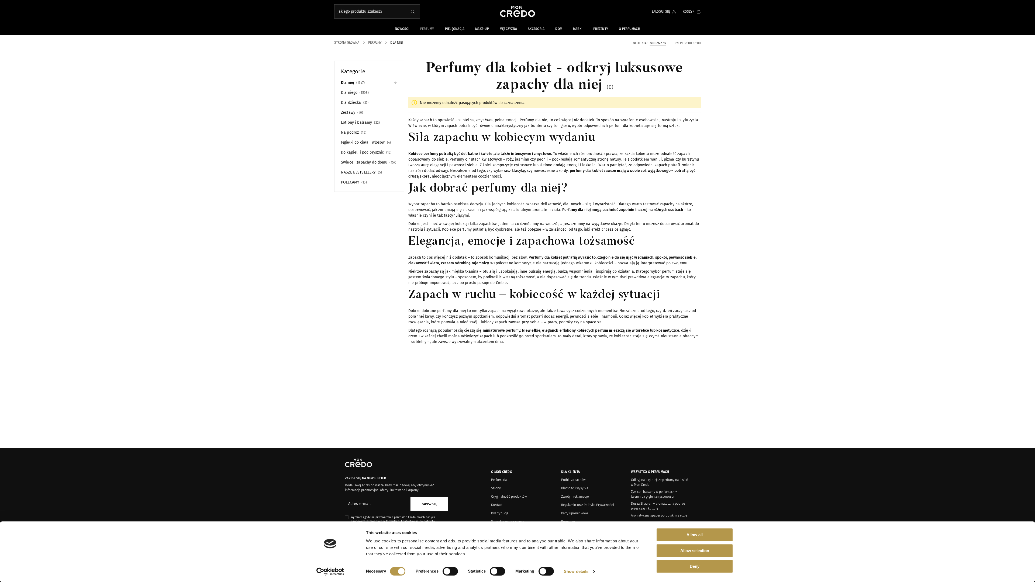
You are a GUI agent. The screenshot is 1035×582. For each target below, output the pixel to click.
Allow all (694, 534)
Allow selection (694, 550)
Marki (577, 29)
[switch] (450, 571)
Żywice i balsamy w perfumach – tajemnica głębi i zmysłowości (654, 494)
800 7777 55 (658, 42)
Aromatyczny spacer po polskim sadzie (659, 515)
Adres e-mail (359, 503)
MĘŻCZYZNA (508, 29)
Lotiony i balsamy (360, 122)
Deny (694, 566)
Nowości (402, 29)
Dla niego (354, 92)
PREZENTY (600, 29)
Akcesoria (536, 29)
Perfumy (427, 29)
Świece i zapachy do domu (368, 162)
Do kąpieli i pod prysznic (365, 152)
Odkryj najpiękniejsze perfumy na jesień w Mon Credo (659, 482)
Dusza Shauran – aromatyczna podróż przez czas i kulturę (658, 506)
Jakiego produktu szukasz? (359, 11)
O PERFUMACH (629, 29)
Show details (576, 571)
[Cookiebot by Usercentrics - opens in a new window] (330, 571)
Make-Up (482, 29)
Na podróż (353, 132)
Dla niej (352, 82)
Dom (558, 29)
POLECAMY (353, 182)
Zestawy (351, 112)
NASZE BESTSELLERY (361, 172)
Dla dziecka (354, 102)
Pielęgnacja (455, 29)
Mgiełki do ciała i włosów (365, 142)
